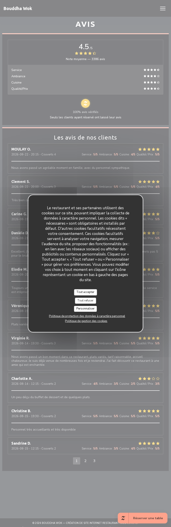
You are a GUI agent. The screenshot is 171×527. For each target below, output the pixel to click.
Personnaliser (85, 309)
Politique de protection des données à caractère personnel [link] (87, 316)
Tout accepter (85, 292)
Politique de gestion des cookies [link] (86, 321)
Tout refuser (85, 301)
